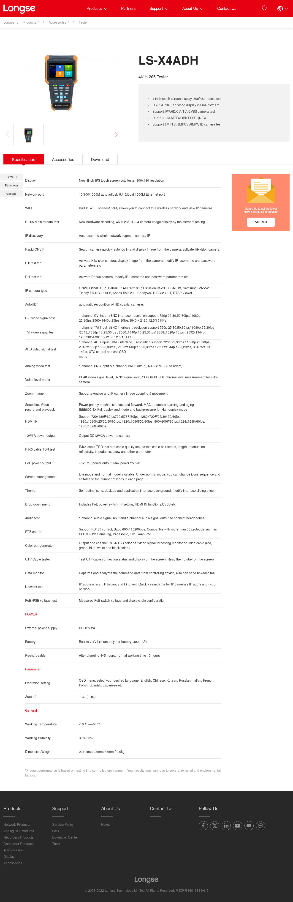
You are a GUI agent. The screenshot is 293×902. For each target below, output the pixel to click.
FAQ (55, 830)
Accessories (12, 862)
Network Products (16, 824)
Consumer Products (18, 843)
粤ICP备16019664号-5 (192, 890)
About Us (190, 8)
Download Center (65, 837)
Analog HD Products (18, 830)
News (105, 824)
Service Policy (63, 824)
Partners (128, 8)
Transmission (13, 849)
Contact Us (226, 8)
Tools (56, 843)
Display (9, 856)
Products (94, 8)
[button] (283, 8)
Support (156, 8)
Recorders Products (18, 837)
